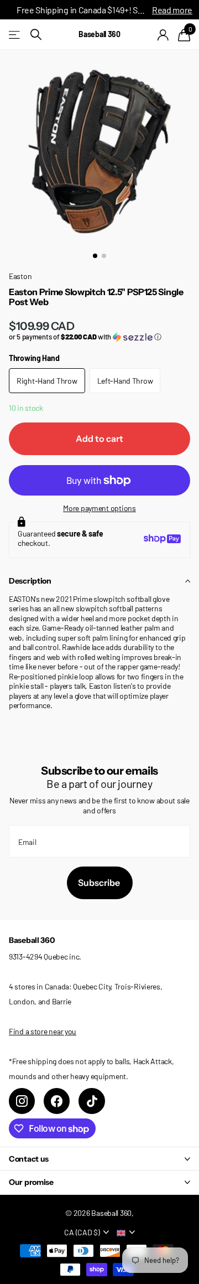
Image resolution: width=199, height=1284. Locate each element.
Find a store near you (42, 1031)
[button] (99, 337)
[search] (35, 34)
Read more (172, 9)
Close (99, 1158)
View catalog (15, 34)
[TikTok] (91, 1101)
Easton (20, 276)
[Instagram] (22, 1101)
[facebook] (57, 1101)
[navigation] (95, 255)
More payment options (99, 508)
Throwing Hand (34, 358)
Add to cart (99, 438)
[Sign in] (163, 35)
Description (30, 581)
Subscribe (100, 882)
